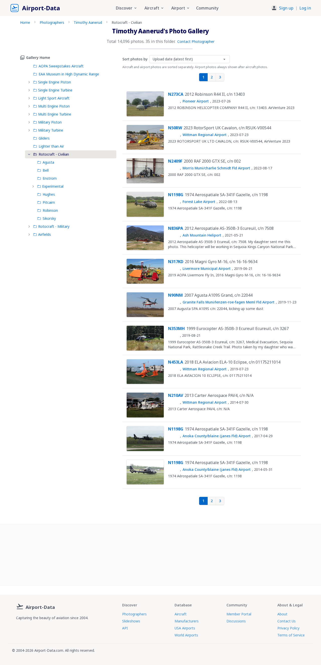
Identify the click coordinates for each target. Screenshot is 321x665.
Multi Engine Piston (54, 106)
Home (25, 22)
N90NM (175, 295)
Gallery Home (38, 57)
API (125, 628)
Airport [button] (178, 8)
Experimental (52, 186)
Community (207, 8)
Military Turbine (50, 130)
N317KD (175, 261)
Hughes (49, 194)
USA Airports (185, 628)
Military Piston (50, 122)
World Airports (186, 635)
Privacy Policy (288, 628)
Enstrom (50, 178)
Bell (46, 170)
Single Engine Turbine (55, 90)
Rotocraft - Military (53, 226)
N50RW (175, 128)
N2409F (175, 161)
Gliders (44, 138)
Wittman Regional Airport (204, 134)
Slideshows (131, 621)
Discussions (236, 621)
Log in (305, 8)
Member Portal (238, 614)
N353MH (176, 328)
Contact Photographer (195, 41)
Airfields (44, 234)
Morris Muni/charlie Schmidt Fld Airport (216, 168)
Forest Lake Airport (199, 201)
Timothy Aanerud (88, 22)
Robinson (50, 210)
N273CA (175, 94)
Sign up (286, 8)
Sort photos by (134, 59)
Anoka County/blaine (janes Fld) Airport (217, 435)
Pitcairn (49, 202)
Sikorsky (49, 218)
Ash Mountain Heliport (202, 235)
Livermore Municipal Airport (206, 268)
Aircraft (181, 614)
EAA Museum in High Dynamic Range (69, 74)
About (282, 614)
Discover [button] (124, 8)
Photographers (52, 22)
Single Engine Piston (54, 82)
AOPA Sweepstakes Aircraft (61, 66)
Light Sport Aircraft (53, 98)
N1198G (175, 194)
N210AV (175, 395)
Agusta (48, 162)
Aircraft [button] (151, 8)
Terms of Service (291, 635)
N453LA (175, 362)
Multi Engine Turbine (54, 114)
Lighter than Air (51, 146)
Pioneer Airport (196, 101)
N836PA (175, 228)
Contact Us (286, 621)
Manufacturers (187, 621)
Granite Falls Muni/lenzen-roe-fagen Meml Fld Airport (228, 302)
